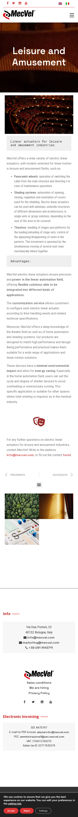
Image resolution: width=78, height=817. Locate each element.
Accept (11, 810)
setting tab (14, 803)
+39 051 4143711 (41, 648)
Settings (43, 810)
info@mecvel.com (20, 455)
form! (67, 455)
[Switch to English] (60, 3)
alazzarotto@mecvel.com (53, 732)
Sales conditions (39, 683)
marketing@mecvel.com (41, 643)
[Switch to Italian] (67, 3)
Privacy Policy (39, 693)
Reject (27, 810)
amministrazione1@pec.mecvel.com (42, 736)
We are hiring (39, 688)
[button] (39, 485)
